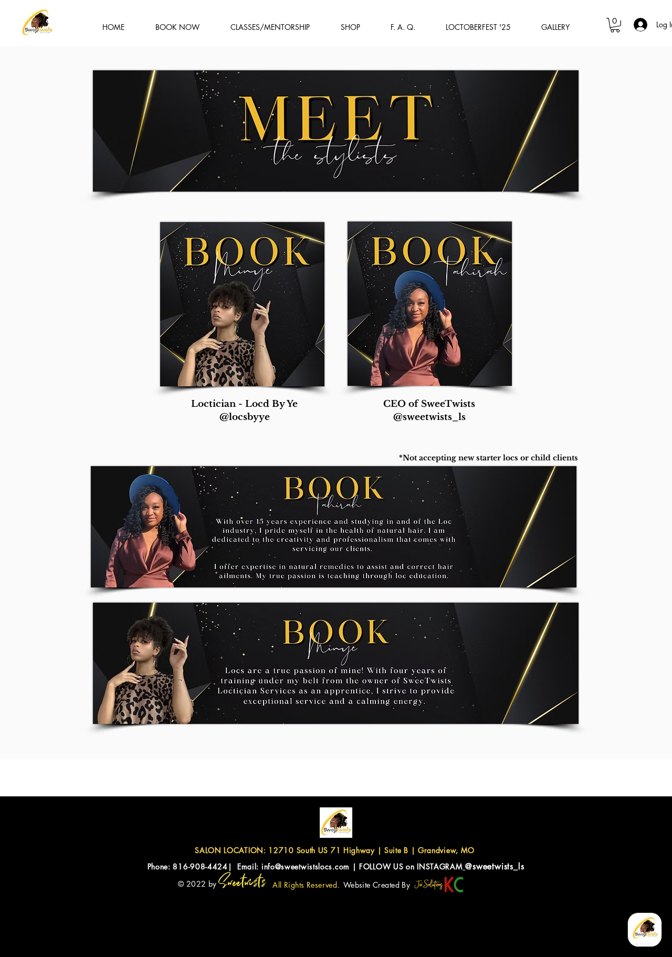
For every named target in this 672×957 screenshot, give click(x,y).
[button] (615, 25)
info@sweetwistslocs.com (305, 866)
